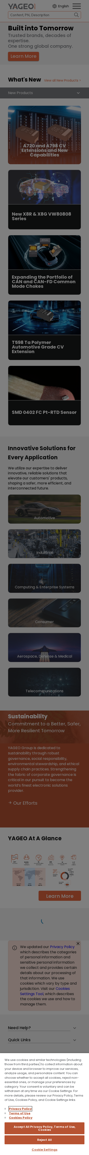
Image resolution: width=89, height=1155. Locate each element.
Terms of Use (19, 1113)
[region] (44, 1104)
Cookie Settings (45, 1149)
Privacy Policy (20, 1109)
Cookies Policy (20, 1117)
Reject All (44, 1140)
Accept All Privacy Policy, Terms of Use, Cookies (44, 1128)
